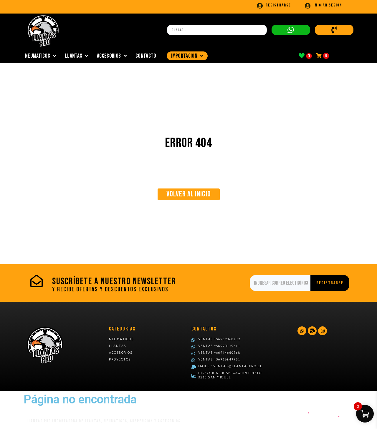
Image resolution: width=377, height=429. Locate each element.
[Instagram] (322, 330)
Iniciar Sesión (327, 5)
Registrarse (278, 5)
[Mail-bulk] (312, 330)
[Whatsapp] (301, 330)
